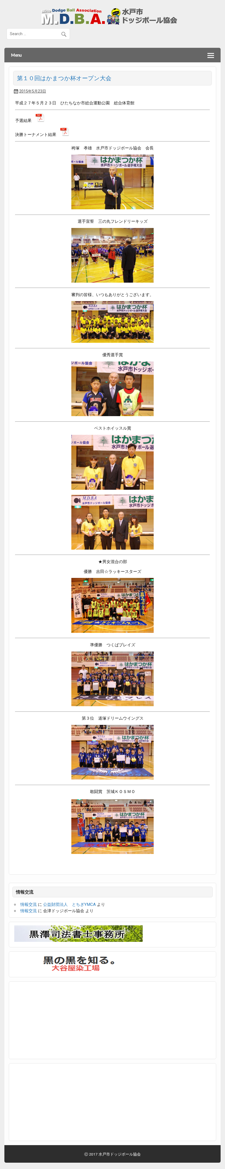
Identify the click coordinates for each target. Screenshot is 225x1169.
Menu (16, 54)
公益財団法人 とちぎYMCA (69, 904)
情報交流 (28, 904)
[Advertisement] (55, 1019)
